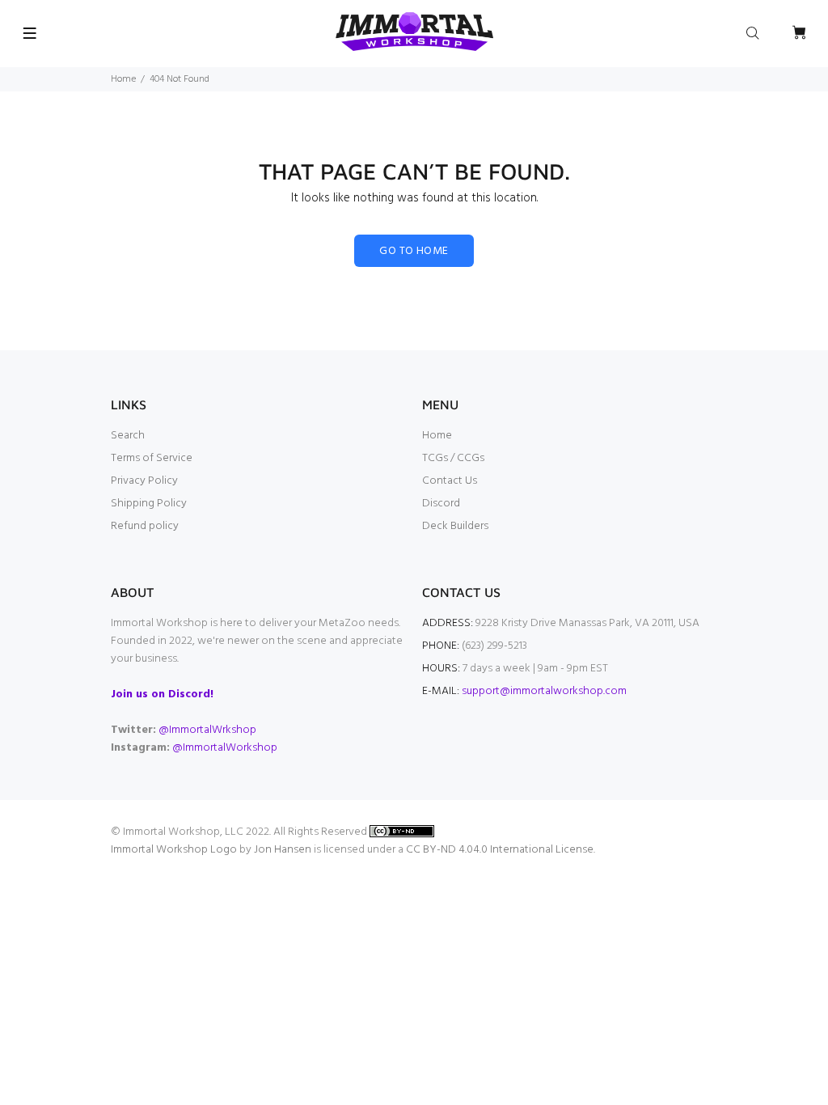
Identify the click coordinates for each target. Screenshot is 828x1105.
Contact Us (449, 481)
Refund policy (145, 526)
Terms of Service (151, 458)
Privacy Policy (144, 481)
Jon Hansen (282, 849)
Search (128, 435)
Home (123, 79)
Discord (441, 503)
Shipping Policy (149, 503)
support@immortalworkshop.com (544, 691)
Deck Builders (455, 526)
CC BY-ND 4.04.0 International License (500, 849)
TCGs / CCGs (453, 458)
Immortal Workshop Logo (174, 849)
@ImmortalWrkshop (207, 730)
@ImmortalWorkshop (224, 748)
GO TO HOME (413, 251)
